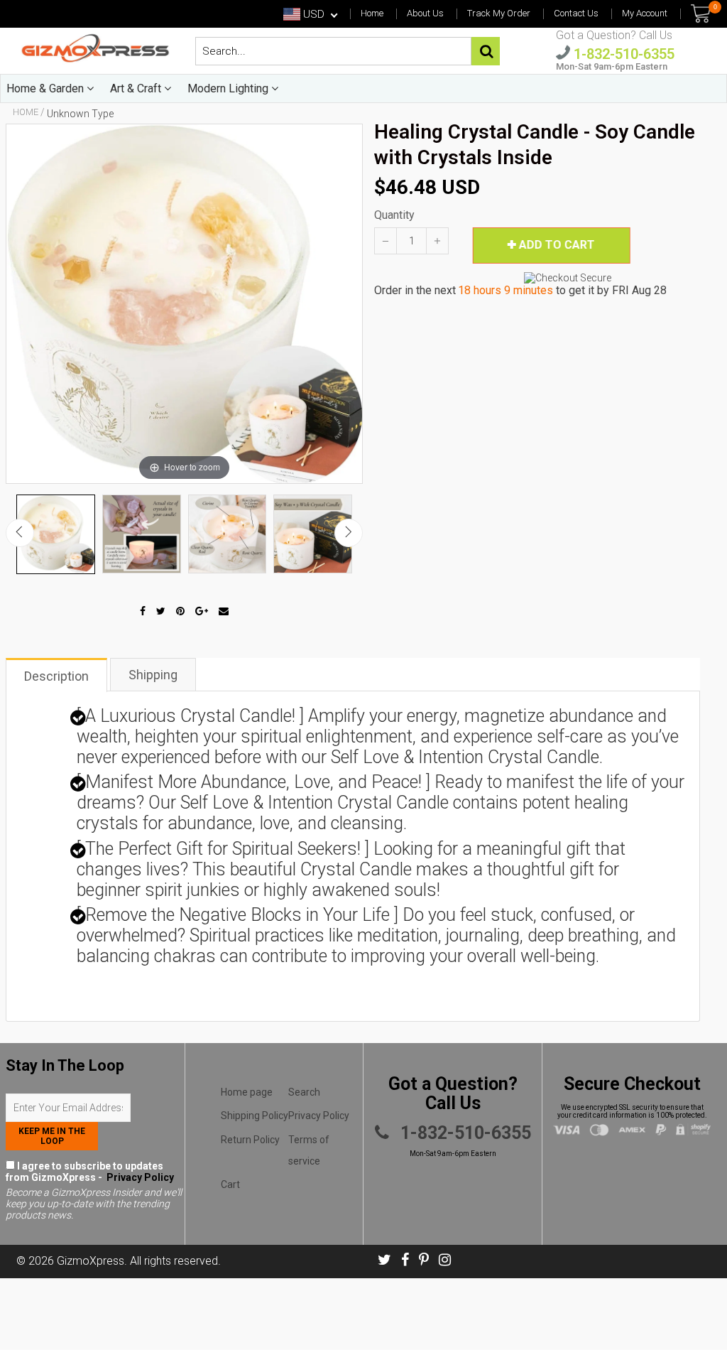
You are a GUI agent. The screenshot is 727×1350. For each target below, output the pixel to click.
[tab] (57, 674)
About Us (425, 13)
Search (304, 1092)
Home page (247, 1092)
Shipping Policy (254, 1115)
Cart (230, 1184)
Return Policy (250, 1139)
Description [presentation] (56, 676)
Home (372, 13)
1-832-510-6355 (622, 53)
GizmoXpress (90, 1261)
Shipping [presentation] (153, 674)
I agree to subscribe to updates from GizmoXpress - (90, 1171)
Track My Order (498, 13)
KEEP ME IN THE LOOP (51, 1136)
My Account (644, 13)
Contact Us (576, 13)
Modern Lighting (229, 88)
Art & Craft (137, 88)
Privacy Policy (139, 1177)
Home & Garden (46, 88)
